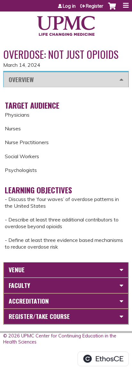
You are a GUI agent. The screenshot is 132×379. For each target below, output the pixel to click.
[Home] (66, 24)
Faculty (19, 285)
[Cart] (112, 9)
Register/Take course (39, 316)
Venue (17, 269)
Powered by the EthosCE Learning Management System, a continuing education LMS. (103, 359)
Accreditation (29, 301)
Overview (21, 79)
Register (94, 6)
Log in (69, 6)
